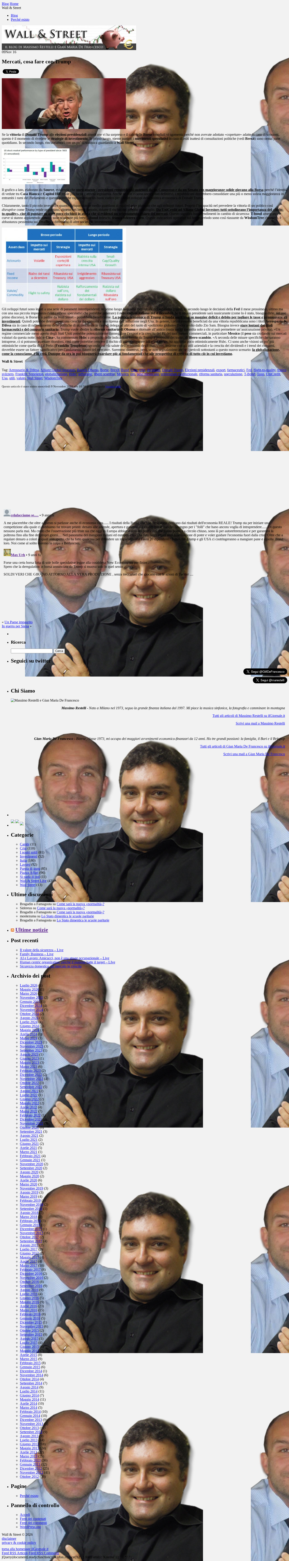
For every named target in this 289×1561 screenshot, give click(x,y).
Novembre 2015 (31, 1326)
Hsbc (73, 374)
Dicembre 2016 (31, 1274)
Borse (104, 370)
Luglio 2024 (28, 1022)
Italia (23, 860)
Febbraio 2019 (30, 1200)
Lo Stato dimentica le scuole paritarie (67, 916)
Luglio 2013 (28, 1440)
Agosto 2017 (29, 1245)
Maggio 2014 (29, 1399)
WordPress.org (30, 1527)
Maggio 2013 (29, 1448)
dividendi (153, 370)
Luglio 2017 (28, 1249)
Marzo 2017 (28, 1265)
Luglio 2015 (28, 1343)
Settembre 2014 (31, 1383)
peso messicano (148, 374)
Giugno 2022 (29, 1099)
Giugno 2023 (29, 1058)
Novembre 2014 (31, 1375)
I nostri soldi (113, 386)
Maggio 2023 (29, 1062)
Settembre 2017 (31, 1241)
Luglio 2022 (28, 1095)
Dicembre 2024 (31, 1006)
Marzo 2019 (28, 1196)
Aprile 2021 (28, 1148)
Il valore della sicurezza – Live (41, 950)
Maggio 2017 (29, 1257)
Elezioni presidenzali (199, 370)
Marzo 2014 (28, 1407)
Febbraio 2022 (30, 1115)
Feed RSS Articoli (15, 1553)
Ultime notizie (31, 930)
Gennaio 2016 (30, 1318)
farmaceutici (236, 370)
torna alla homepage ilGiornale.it (25, 1549)
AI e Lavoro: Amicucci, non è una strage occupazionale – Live (64, 958)
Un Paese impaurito (19, 622)
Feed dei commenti (33, 1523)
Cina (134, 370)
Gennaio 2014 (30, 1416)
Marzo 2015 (28, 1359)
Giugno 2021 (29, 1144)
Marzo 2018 (28, 1217)
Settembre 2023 (31, 1050)
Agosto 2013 (29, 1436)
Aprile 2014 (28, 1403)
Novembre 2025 (31, 997)
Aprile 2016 (28, 1306)
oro (132, 374)
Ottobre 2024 (29, 1014)
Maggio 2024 (29, 1030)
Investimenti (28, 856)
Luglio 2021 (28, 1140)
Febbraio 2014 (30, 1412)
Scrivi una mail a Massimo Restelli (260, 723)
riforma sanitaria (210, 374)
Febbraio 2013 (30, 1460)
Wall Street (34, 378)
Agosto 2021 (29, 1135)
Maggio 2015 (29, 1351)
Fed (249, 370)
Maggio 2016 (29, 1302)
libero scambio (104, 374)
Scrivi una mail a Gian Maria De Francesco (254, 754)
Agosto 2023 (29, 1054)
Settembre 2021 (31, 1131)
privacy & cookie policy (19, 1543)
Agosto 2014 (29, 1387)
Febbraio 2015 (30, 1363)
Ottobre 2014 (29, 1379)
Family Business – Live (37, 954)
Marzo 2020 (28, 1184)
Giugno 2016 (29, 1298)
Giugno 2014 (29, 1395)
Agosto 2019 (29, 1192)
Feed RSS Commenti (44, 1553)
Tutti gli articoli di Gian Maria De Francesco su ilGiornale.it (242, 746)
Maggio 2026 (29, 989)
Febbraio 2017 (30, 1269)
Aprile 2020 (28, 1180)
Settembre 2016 (31, 1286)
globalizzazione (56, 374)
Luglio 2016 (28, 1294)
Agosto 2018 (29, 1213)
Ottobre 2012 (29, 1476)
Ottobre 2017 (29, 1237)
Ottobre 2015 (29, 1330)
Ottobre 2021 (29, 1127)
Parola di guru (30, 868)
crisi (142, 370)
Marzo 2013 (28, 1456)
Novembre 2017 (31, 1233)
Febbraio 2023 (30, 1071)
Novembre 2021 (31, 1123)
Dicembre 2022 (31, 1075)
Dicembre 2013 (31, 1420)
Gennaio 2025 (30, 1002)
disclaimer (9, 1538)
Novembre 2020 (31, 1164)
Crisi (23, 848)
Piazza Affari (29, 873)
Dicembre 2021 (31, 1119)
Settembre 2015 (31, 1334)
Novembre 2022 (31, 1079)
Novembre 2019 (31, 1188)
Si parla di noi (30, 877)
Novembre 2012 (31, 1472)
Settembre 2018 (31, 1209)
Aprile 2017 (28, 1261)
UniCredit (273, 374)
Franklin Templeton (29, 374)
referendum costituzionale (179, 374)
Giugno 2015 (29, 1347)
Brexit (114, 370)
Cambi (24, 844)
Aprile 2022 (28, 1107)
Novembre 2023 (31, 1046)
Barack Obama (87, 370)
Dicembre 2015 (31, 1322)
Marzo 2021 (28, 1152)
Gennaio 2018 (30, 1225)
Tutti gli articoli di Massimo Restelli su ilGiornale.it (248, 716)
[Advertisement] (45, 788)
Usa (4, 378)
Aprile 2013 (28, 1452)
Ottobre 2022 (29, 1083)
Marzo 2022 (28, 1111)
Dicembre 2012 (31, 1468)
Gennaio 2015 (30, 1367)
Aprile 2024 (28, 1034)
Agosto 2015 (29, 1338)
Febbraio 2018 (30, 1221)
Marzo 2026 (28, 993)
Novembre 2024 (31, 1010)
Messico (122, 374)
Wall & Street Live (33, 881)
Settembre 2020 (31, 1168)
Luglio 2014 (28, 1391)
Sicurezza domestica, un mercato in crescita (51, 966)
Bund (125, 370)
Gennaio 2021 (30, 1160)
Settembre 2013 (31, 1432)
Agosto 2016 (29, 1290)
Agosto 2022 (29, 1091)
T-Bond (249, 374)
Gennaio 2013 (30, 1464)
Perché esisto (20, 19)
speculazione (233, 374)
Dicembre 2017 (31, 1229)
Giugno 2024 (29, 1026)
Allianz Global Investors (57, 370)
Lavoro (25, 864)
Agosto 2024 (29, 1018)
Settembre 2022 (31, 1087)
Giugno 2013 (29, 1444)
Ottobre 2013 (29, 1428)
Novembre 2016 (31, 1278)
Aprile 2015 (28, 1355)
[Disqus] (144, 448)
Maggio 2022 (29, 1103)
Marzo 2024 (28, 1038)
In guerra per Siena (15, 626)
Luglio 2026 (28, 985)
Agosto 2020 (29, 1172)
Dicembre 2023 (31, 1042)
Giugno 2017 (29, 1253)
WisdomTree (53, 378)
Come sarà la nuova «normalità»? (80, 904)
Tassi (260, 374)
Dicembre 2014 (31, 1371)
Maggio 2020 (29, 1176)
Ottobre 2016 (29, 1282)
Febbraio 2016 (30, 1314)
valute (20, 378)
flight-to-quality (264, 370)
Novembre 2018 (31, 1204)
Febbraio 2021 (30, 1156)
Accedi (25, 1515)
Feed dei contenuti (33, 1519)
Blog (14, 15)
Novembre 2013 (31, 1424)
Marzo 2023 (28, 1066)
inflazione (85, 374)
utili (12, 378)
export (220, 370)
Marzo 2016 (28, 1310)
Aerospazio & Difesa (24, 370)
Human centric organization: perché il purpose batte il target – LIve (67, 962)
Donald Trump (172, 370)
